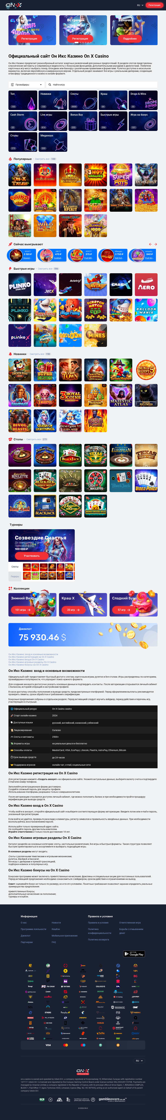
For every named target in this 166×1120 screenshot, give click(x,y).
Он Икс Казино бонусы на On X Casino (28, 664)
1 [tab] (76, 42)
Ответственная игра (130, 922)
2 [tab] (80, 42)
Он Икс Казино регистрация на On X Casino (31, 657)
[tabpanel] (32, 30)
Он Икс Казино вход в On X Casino (26, 659)
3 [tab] (83, 42)
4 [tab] (85, 42)
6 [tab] (90, 42)
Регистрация (154, 5)
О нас (24, 922)
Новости (56, 922)
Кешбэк (56, 929)
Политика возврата (98, 939)
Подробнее (130, 38)
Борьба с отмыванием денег (131, 931)
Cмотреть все (47, 268)
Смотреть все (44, 159)
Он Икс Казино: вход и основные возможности (33, 654)
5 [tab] (88, 42)
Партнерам (27, 942)
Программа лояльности (33, 929)
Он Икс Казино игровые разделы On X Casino (32, 662)
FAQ (54, 942)
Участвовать (32, 555)
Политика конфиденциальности (99, 931)
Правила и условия (98, 922)
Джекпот (25, 935)
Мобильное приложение (64, 935)
